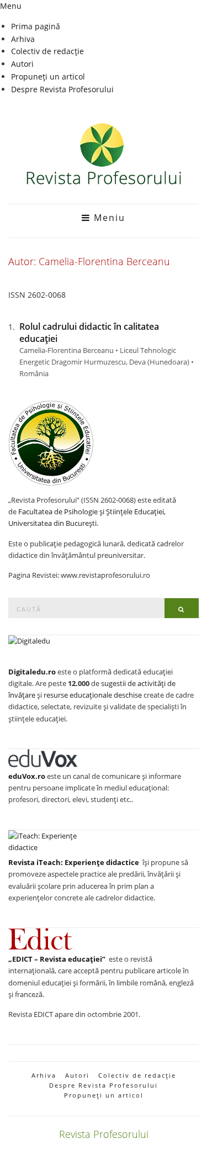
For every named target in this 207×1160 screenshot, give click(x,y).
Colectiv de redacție (47, 51)
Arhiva (23, 39)
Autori (22, 64)
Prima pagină (35, 26)
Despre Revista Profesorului (62, 89)
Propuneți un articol (48, 76)
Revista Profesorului (103, 1134)
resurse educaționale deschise (93, 695)
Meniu (108, 217)
